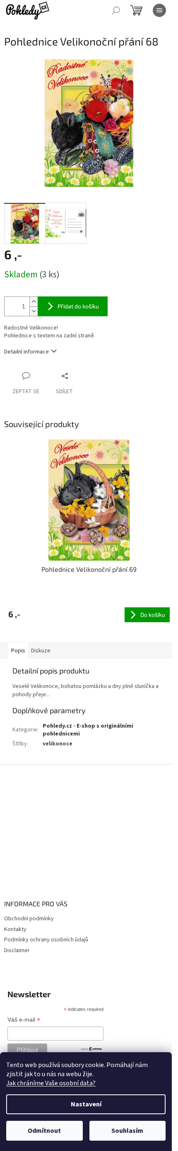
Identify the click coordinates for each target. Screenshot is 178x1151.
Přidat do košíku (78, 306)
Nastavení (86, 1104)
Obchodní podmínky (29, 919)
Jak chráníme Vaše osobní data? (51, 1083)
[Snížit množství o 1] (33, 311)
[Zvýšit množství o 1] (33, 301)
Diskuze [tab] (41, 651)
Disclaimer (17, 950)
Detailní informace (26, 352)
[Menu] (159, 10)
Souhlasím (127, 1130)
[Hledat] (116, 10)
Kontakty (15, 929)
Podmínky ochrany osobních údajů (46, 940)
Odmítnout (44, 1130)
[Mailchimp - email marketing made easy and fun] (91, 1048)
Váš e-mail (23, 1020)
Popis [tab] (18, 651)
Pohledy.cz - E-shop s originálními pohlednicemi (88, 730)
